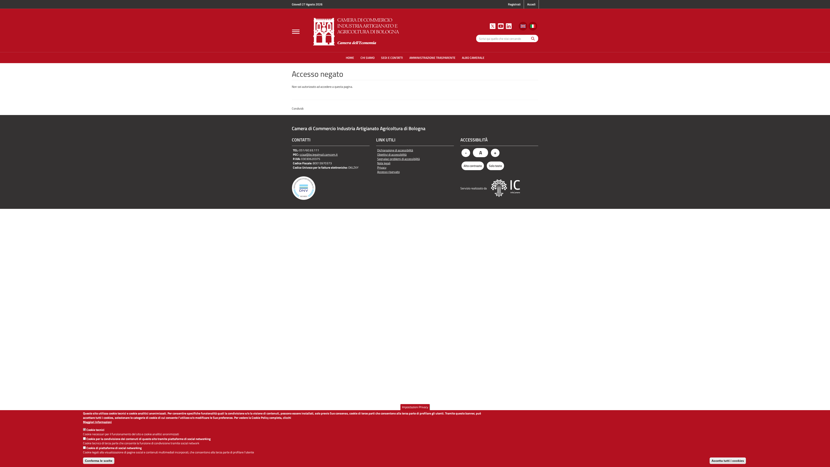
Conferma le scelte (98, 460)
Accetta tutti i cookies (728, 460)
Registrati (514, 4)
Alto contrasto (473, 165)
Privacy (381, 167)
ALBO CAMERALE (473, 57)
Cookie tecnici (95, 429)
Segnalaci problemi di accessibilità (398, 159)
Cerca (531, 38)
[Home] (356, 31)
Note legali (383, 163)
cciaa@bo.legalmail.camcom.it (319, 154)
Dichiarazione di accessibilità (395, 150)
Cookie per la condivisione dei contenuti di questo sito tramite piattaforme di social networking (148, 439)
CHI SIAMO (368, 57)
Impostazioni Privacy (415, 407)
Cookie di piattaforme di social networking (114, 448)
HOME (350, 57)
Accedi (531, 4)
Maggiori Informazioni (97, 422)
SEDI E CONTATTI (392, 57)
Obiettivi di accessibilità (392, 154)
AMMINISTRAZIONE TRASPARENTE (432, 57)
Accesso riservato (388, 172)
